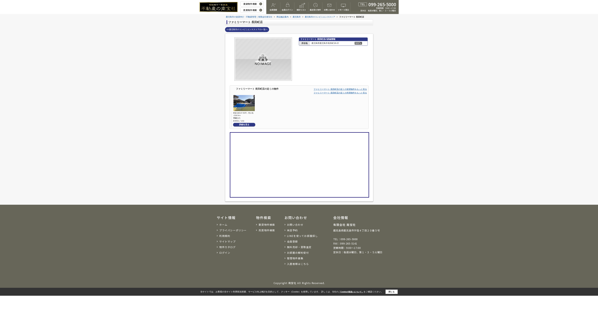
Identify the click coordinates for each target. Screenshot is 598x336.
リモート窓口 (343, 9)
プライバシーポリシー (233, 230)
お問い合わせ (329, 9)
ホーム (223, 224)
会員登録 (273, 9)
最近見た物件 (315, 9)
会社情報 (340, 217)
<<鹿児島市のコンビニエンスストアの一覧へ (247, 29)
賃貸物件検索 (250, 3)
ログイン (224, 252)
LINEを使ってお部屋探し (302, 236)
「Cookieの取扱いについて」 (351, 292)
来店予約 (292, 230)
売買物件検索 (250, 10)
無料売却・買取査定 (299, 247)
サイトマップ (227, 241)
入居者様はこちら (298, 264)
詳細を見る (244, 124)
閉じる (392, 292)
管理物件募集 (295, 258)
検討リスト (301, 9)
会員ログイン (287, 9)
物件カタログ (227, 247)
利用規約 (224, 236)
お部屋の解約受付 (298, 252)
